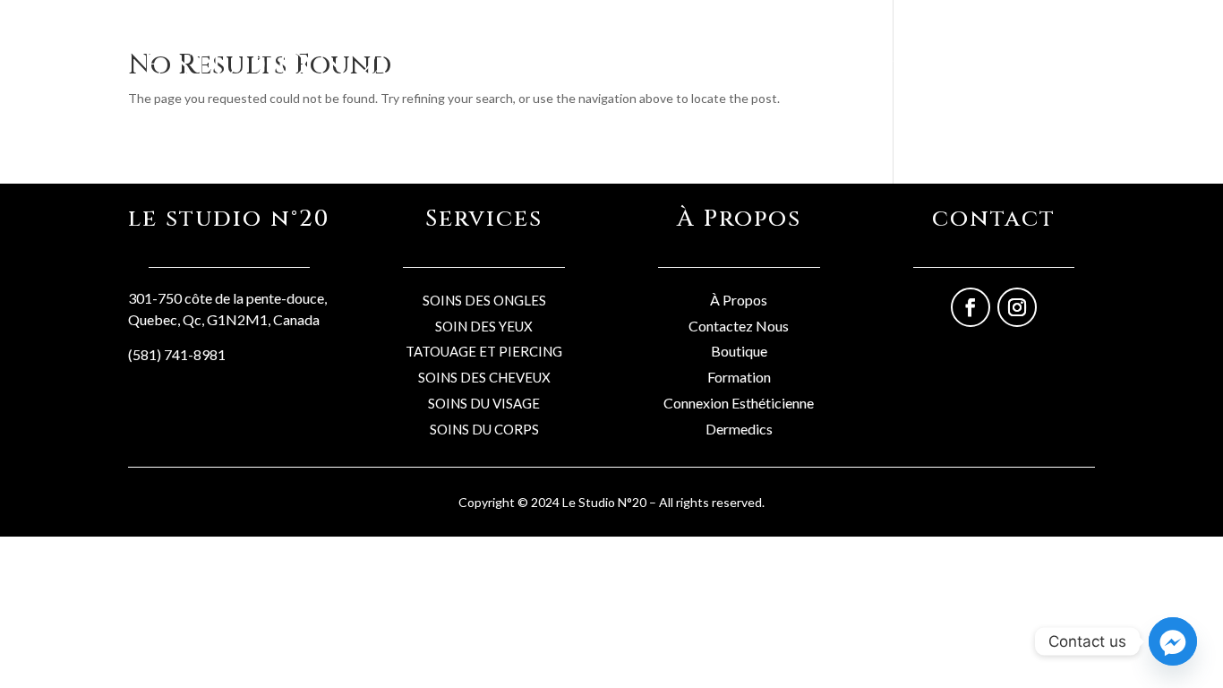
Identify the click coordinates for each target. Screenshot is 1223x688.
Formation (739, 376)
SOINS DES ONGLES (484, 300)
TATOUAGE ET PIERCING (484, 351)
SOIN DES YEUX (484, 326)
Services (814, 60)
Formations (996, 60)
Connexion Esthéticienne (738, 402)
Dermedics (739, 428)
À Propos (738, 299)
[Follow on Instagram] (1017, 307)
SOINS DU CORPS (484, 429)
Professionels (900, 60)
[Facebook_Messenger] (1173, 641)
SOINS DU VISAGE (484, 403)
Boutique (741, 60)
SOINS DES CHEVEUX (484, 377)
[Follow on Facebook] (970, 307)
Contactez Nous (738, 325)
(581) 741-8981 (177, 354)
